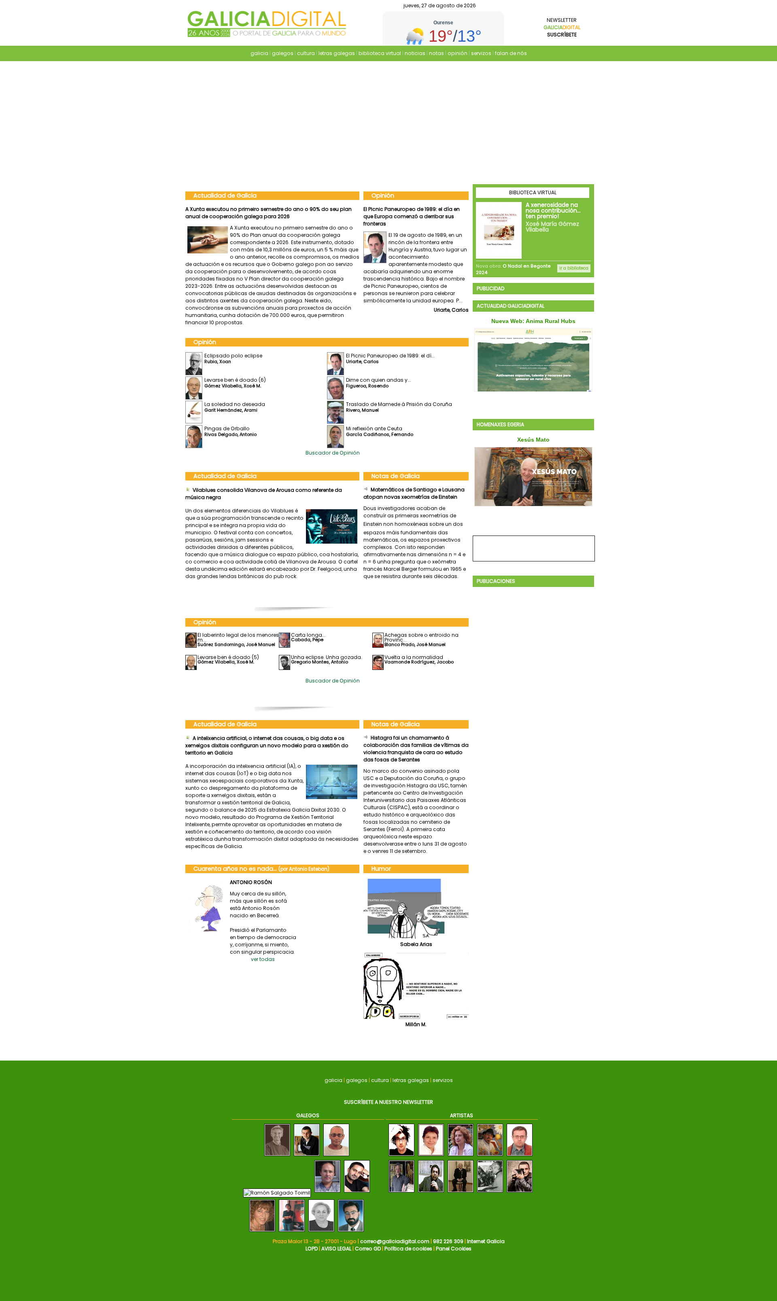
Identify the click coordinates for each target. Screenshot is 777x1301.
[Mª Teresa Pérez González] (321, 1232)
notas (436, 53)
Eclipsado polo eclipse (233, 355)
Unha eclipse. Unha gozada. (326, 657)
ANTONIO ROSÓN (251, 882)
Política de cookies (408, 1248)
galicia (259, 53)
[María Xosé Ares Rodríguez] (292, 1232)
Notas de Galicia (396, 476)
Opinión (383, 195)
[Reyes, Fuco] (520, 1192)
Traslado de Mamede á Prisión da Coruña (399, 404)
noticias (415, 53)
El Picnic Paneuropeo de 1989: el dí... (390, 355)
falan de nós (511, 53)
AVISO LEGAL (336, 1248)
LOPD (312, 1248)
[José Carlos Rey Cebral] (336, 1156)
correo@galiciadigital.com (394, 1241)
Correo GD (368, 1248)
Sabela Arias (416, 944)
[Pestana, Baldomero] (460, 1192)
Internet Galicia (486, 1241)
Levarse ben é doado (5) (228, 657)
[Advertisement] (388, 123)
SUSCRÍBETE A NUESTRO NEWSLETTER (388, 1102)
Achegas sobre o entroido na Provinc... (421, 637)
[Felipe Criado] (277, 1156)
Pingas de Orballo (227, 428)
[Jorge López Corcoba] (307, 1156)
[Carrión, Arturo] (431, 1192)
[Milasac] (431, 1156)
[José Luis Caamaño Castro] (357, 1192)
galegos (282, 53)
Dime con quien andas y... (378, 379)
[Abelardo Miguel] (490, 1192)
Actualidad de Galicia (225, 195)
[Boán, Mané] (460, 1156)
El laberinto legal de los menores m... (238, 637)
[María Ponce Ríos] (262, 1232)
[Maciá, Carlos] (401, 1156)
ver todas (263, 959)
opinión (457, 53)
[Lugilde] (490, 1156)
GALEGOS (307, 1115)
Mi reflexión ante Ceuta (374, 428)
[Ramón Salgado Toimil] (277, 1192)
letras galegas (336, 53)
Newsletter (561, 27)
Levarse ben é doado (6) (394, 209)
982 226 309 (448, 1241)
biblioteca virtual (380, 53)
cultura (306, 53)
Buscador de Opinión (333, 452)
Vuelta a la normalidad (413, 657)
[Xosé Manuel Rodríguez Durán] (351, 1232)
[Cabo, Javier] (520, 1156)
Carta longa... (308, 634)
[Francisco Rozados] (327, 1192)
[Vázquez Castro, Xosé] (401, 1192)
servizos (481, 53)
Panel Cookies (453, 1248)
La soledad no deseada (234, 404)
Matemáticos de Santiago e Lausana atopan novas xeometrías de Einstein (414, 493)
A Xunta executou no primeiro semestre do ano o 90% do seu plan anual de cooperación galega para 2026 (268, 213)
